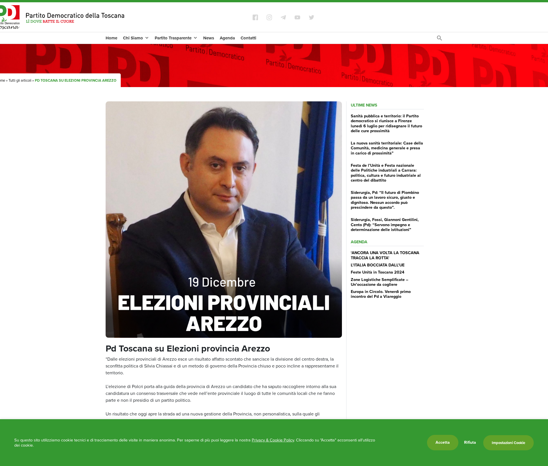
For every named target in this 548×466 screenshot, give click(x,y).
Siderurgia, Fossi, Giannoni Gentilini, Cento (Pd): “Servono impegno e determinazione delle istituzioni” (385, 224)
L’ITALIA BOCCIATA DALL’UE (377, 265)
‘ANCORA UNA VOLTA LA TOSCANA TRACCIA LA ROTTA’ (385, 255)
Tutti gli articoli (20, 80)
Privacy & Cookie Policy (273, 440)
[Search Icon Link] (439, 40)
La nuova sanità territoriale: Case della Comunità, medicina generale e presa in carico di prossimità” (387, 148)
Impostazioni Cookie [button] (508, 442)
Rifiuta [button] (470, 442)
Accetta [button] (443, 442)
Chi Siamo (133, 38)
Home (111, 38)
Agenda (227, 38)
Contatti (248, 38)
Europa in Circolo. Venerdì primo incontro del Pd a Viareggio (381, 294)
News (208, 38)
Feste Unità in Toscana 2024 (377, 272)
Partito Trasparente (173, 38)
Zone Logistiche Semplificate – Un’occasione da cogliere (379, 282)
